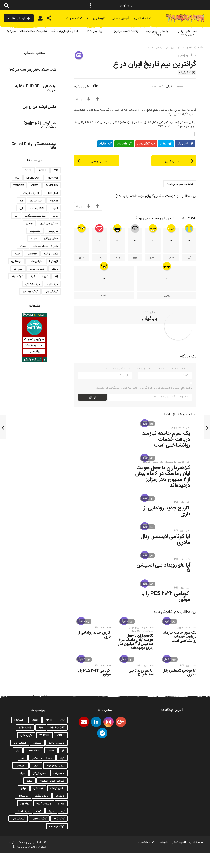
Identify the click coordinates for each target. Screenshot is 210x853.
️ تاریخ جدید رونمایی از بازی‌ (167, 511)
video (34, 185)
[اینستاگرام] (108, 722)
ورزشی (183, 55)
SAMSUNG (52, 185)
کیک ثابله (52, 284)
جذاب (171, 257)
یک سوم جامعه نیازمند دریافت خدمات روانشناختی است (166, 439)
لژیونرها (53, 261)
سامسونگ (35, 231)
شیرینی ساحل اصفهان (45, 246)
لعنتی (152, 257)
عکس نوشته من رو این (39, 107)
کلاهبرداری (146, 462)
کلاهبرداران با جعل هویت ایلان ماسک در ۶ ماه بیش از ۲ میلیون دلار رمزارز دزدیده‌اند (162, 477)
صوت (23, 246)
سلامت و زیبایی (177, 427)
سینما (34, 238)
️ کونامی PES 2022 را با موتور (165, 596)
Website (18, 185)
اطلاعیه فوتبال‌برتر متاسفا (64, 31)
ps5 (176, 502)
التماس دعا (36, 200)
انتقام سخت (37, 208)
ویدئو (54, 269)
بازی (182, 502)
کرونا (44, 276)
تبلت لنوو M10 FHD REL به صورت (35, 88)
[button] (91, 5)
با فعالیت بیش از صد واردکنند (156, 33)
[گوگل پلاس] (121, 722)
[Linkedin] (96, 722)
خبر (16, 215)
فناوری (181, 462)
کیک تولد (16, 276)
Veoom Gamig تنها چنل (126, 31)
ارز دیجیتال (170, 462)
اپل (21, 208)
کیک (32, 276)
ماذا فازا (103, 295)
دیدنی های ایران (49, 223)
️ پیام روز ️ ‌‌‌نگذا (95, 31)
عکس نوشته (51, 253)
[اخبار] (79, 55)
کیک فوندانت (30, 291)
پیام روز (18, 269)
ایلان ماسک (158, 462)
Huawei (53, 178)
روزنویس (53, 231)
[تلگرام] (102, 733)
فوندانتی (32, 253)
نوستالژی (16, 261)
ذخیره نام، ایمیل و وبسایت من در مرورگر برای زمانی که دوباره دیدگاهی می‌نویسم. (144, 388)
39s (56, 170)
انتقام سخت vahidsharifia (33, 31)
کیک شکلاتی (32, 284)
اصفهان (53, 200)
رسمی (29, 223)
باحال (117, 257)
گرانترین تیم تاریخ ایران (180, 183)
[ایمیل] (84, 722)
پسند (99, 257)
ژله (56, 276)
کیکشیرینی (51, 291)
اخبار (193, 55)
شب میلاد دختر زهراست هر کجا (32, 70)
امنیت (54, 208)
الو (21, 200)
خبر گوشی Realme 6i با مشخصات (38, 125)
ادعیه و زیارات (31, 193)
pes (176, 530)
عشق (81, 257)
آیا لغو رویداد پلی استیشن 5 (163, 568)
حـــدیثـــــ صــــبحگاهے (35, 215)
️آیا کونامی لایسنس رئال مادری (165, 539)
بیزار (135, 257)
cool (28, 170)
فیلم (17, 253)
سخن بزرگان (51, 238)
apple (42, 170)
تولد (55, 215)
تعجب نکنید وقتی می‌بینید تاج (187, 33)
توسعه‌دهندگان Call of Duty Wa (33, 146)
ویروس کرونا (37, 269)
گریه (189, 257)
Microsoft (33, 178)
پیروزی (166, 295)
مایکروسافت (35, 261)
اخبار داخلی (52, 193)
